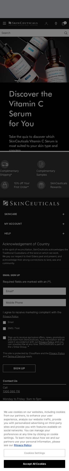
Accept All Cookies (34, 463)
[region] (34, 436)
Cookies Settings (34, 452)
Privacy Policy (23, 445)
